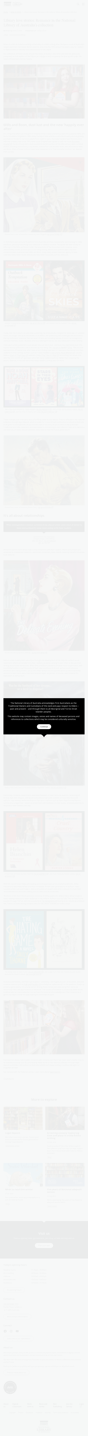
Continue (44, 727)
